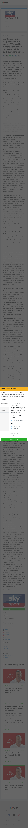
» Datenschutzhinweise (14, 433)
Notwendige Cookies (4, 404)
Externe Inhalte (3, 409)
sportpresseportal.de (18, 426)
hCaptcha (16, 428)
